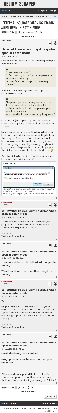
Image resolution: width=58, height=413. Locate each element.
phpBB (37, 408)
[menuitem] (8, 11)
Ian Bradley (18, 408)
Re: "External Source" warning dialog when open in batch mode (28, 213)
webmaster (6, 202)
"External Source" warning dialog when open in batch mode (27, 25)
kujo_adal (6, 41)
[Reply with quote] (50, 43)
